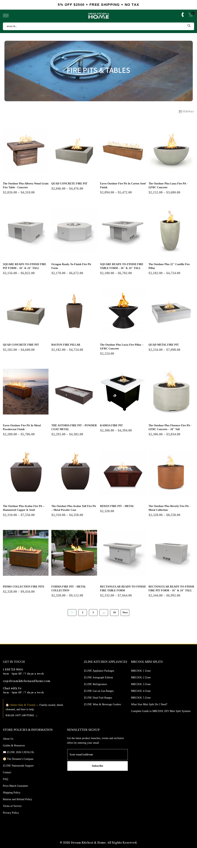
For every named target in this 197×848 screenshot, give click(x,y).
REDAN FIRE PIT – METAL (117, 506)
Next (125, 612)
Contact (7, 772)
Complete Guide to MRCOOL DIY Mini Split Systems (160, 711)
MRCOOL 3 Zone (141, 684)
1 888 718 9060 (13, 669)
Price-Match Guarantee (15, 785)
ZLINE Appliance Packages (99, 670)
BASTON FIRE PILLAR (65, 344)
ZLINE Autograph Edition (98, 677)
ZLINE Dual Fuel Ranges (98, 697)
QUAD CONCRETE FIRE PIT (69, 183)
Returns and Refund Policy (17, 799)
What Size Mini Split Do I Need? (149, 704)
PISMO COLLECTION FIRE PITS (23, 586)
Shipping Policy (11, 792)
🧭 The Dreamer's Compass (18, 759)
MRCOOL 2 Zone (141, 677)
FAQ (5, 779)
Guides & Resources (14, 745)
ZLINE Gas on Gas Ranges (99, 691)
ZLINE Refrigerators (95, 684)
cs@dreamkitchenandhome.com (26, 681)
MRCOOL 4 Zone (141, 691)
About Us (8, 738)
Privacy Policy (11, 812)
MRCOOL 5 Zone (141, 697)
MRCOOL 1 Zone (141, 670)
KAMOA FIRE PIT (111, 425)
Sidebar (188, 111)
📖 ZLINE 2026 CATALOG (18, 752)
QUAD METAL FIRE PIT (164, 344)
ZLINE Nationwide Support (18, 765)
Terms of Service (12, 806)
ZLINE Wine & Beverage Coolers (102, 704)
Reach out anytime (20, 715)
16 (114, 612)
